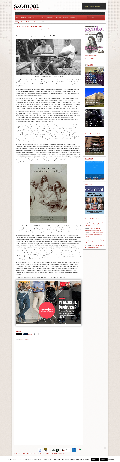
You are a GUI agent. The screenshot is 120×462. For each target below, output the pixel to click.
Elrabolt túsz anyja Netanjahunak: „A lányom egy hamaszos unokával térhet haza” (94, 223)
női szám (27, 339)
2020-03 (22, 339)
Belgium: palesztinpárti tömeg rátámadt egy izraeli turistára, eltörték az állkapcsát (94, 240)
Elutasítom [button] (103, 459)
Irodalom (36, 22)
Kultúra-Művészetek (26, 22)
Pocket (30, 334)
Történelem (58, 29)
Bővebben (111, 459)
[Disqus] (48, 367)
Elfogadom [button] (95, 459)
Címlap (17, 22)
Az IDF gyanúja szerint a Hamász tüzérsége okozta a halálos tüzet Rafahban (94, 234)
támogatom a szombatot (93, 6)
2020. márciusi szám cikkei (91, 55)
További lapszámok (90, 58)
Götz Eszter (22, 29)
